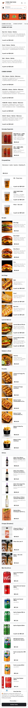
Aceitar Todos (14, 704)
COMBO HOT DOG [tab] (6, 24)
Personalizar (13, 701)
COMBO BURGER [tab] (17, 24)
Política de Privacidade (17, 696)
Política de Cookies (6, 697)
